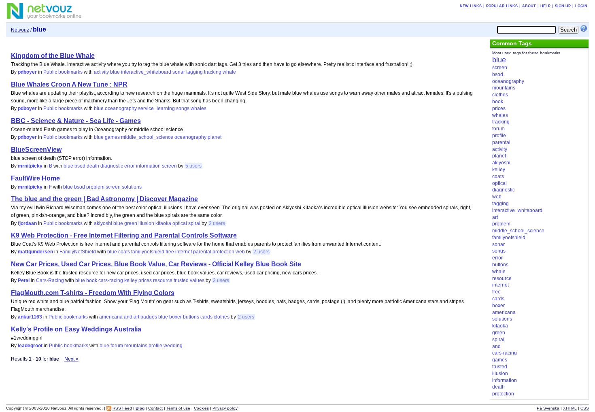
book (91, 280)
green (130, 223)
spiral (194, 223)
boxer (175, 317)
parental (202, 252)
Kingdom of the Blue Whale (53, 55)
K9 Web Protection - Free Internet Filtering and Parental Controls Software (124, 235)
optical (179, 223)
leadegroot (30, 345)
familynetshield (147, 252)
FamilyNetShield (78, 252)
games (112, 137)
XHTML (570, 408)
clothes (222, 317)
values (197, 280)
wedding (173, 345)
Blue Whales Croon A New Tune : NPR (69, 84)
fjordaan (27, 223)
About (529, 6)
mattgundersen (35, 252)
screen (169, 166)
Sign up (563, 6)
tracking (212, 72)
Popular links (502, 6)
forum (116, 345)
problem (95, 187)
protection (223, 252)
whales (198, 108)
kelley (130, 280)
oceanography (121, 108)
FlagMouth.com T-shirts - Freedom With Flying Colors (92, 292)
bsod (79, 166)
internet (183, 252)
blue (115, 72)
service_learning (156, 108)
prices (145, 280)
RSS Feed (122, 408)
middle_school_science (147, 137)
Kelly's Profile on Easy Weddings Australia (76, 329)
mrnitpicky (30, 166)
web (240, 252)
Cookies (201, 408)
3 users (221, 280)
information (148, 166)
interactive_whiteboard (146, 72)
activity (101, 72)
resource (162, 280)
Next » (71, 359)
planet (214, 137)
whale (229, 72)
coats (124, 252)
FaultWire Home (35, 178)
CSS (584, 408)
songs (182, 108)
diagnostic (111, 166)
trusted (181, 280)
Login (581, 6)
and (128, 317)
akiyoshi (103, 223)
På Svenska (548, 408)
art (136, 317)
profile (155, 345)
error (129, 166)
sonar (178, 72)
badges (148, 317)
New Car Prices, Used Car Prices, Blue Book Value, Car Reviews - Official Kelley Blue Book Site (156, 264)
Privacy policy (225, 408)
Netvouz (20, 30)
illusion (146, 223)
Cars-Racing (50, 280)
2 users (217, 223)
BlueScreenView (36, 149)
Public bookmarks (63, 72)
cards (206, 317)
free (170, 252)
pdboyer (27, 72)
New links (471, 6)
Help (545, 6)
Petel (24, 280)
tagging (194, 72)
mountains (135, 345)
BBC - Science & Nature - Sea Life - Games (76, 120)
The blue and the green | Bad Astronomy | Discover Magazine (104, 198)
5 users (193, 166)
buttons (191, 317)
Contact (155, 408)
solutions (132, 187)
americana (111, 317)
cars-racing (110, 280)
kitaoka (163, 223)
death (93, 166)
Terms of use (178, 408)
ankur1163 (30, 317)
